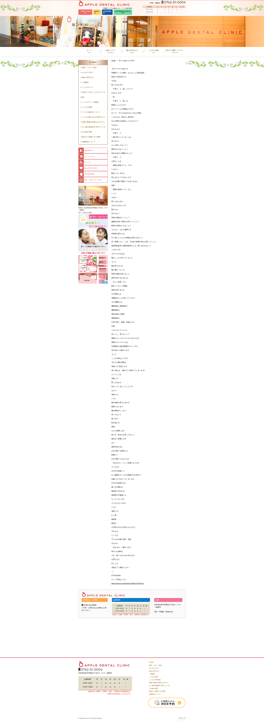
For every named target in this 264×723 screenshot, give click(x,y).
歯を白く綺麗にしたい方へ (175, 51)
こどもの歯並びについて (91, 112)
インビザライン (88, 87)
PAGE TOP (182, 718)
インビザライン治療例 (90, 102)
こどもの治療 (153, 51)
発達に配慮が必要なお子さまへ (93, 122)
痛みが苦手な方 (132, 51)
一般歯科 (85, 82)
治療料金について (88, 142)
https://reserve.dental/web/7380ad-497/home (127, 583)
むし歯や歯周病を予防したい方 (93, 127)
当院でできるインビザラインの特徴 (93, 94)
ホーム (89, 51)
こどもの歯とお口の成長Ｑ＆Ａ (93, 117)
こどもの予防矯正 (155, 680)
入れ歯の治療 (87, 132)
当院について (111, 51)
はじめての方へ (88, 72)
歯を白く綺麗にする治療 (91, 137)
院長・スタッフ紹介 (89, 67)
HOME (113, 60)
